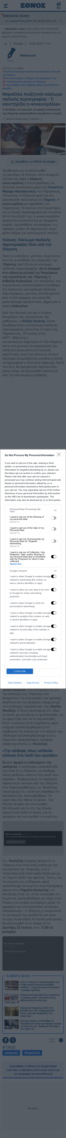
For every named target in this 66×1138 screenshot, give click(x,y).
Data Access (33, 682)
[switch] (53, 518)
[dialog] (33, 569)
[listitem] (33, 510)
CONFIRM (20, 671)
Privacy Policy (51, 682)
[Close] (60, 455)
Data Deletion (15, 682)
